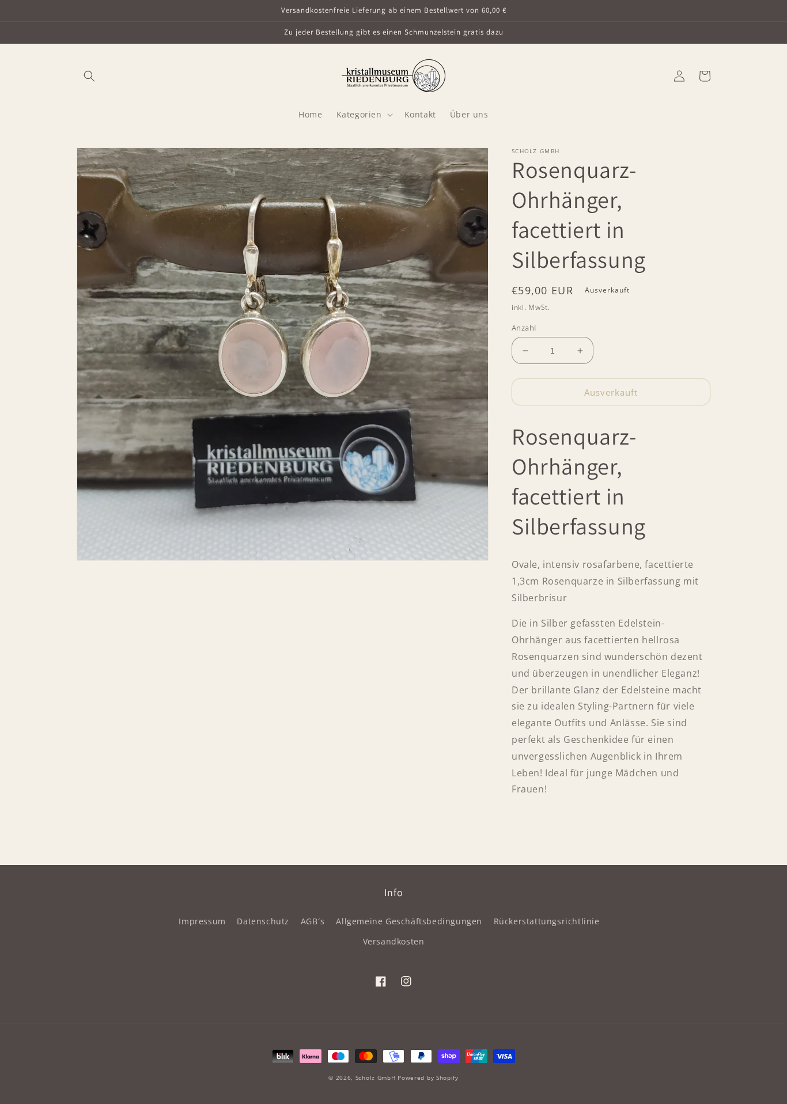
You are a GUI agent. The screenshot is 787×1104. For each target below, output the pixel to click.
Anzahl (524, 328)
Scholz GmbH (375, 1077)
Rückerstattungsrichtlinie (547, 921)
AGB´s (313, 921)
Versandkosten (394, 941)
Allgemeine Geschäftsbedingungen (409, 921)
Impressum (202, 921)
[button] (89, 76)
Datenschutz (263, 921)
